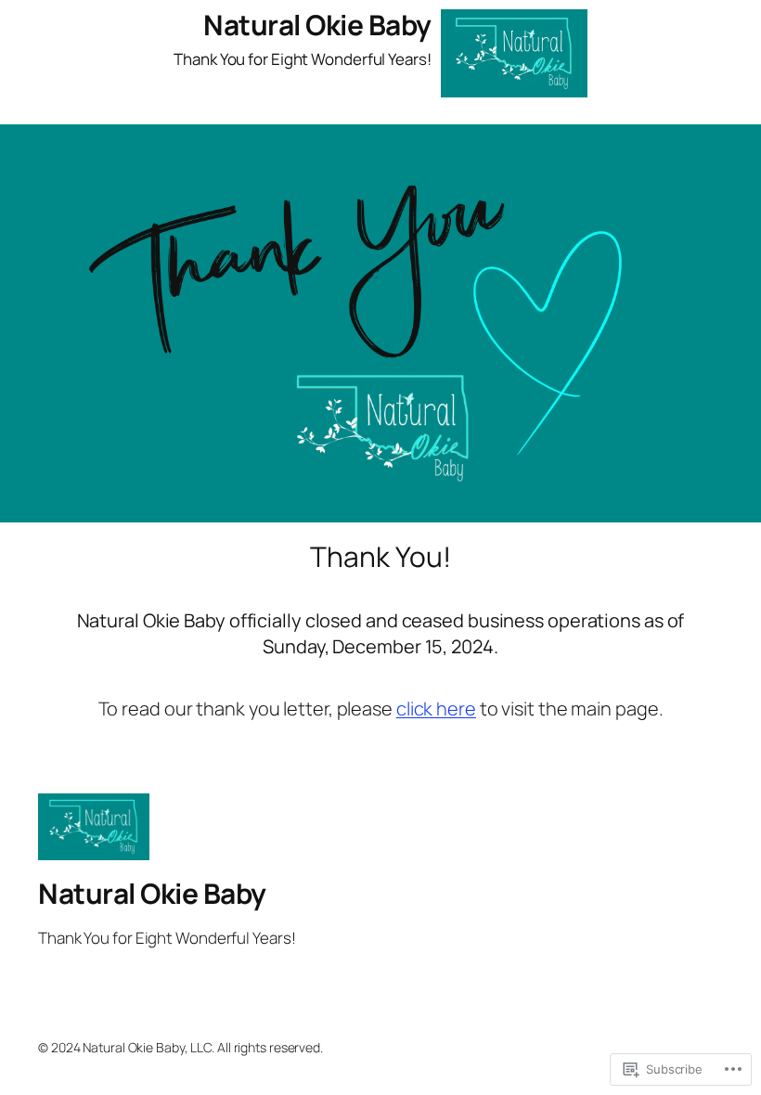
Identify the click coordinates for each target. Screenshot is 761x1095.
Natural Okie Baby (317, 25)
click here (436, 708)
